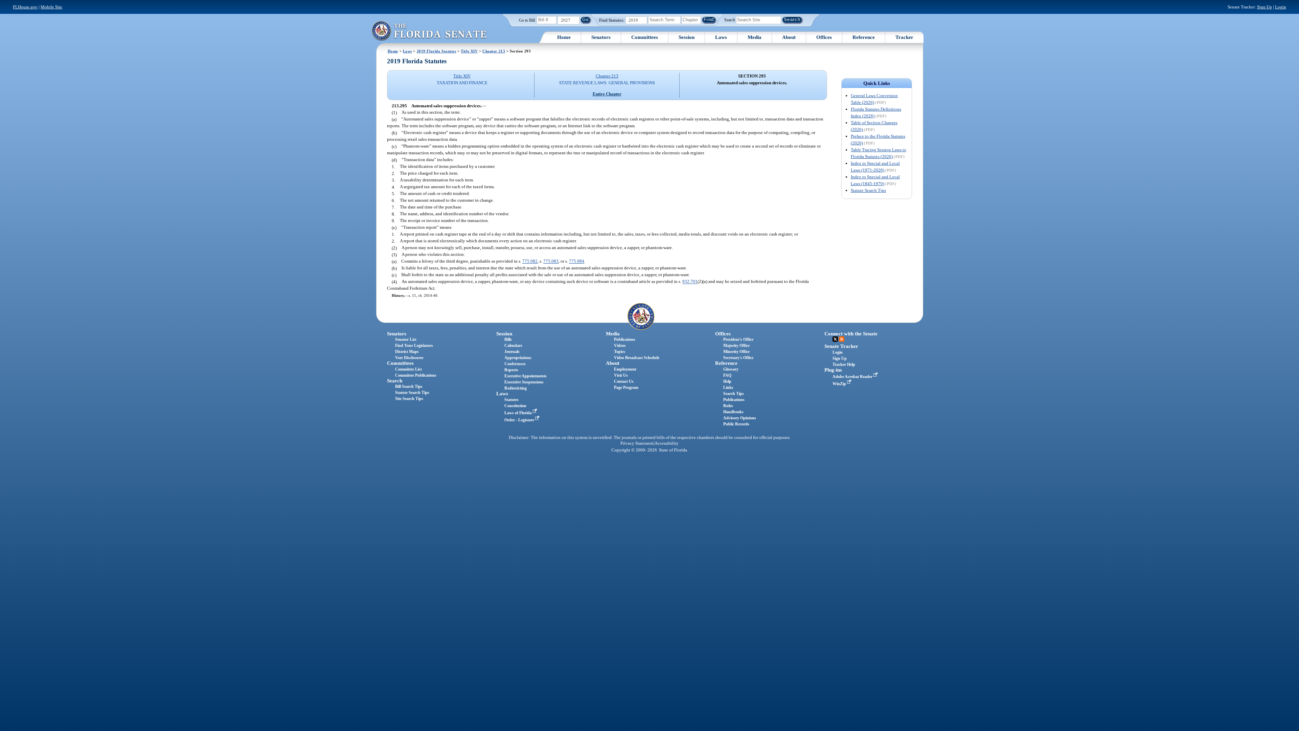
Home (564, 37)
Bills (508, 339)
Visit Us (621, 375)
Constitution (515, 405)
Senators (601, 37)
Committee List (408, 369)
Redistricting (515, 388)
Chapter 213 (493, 51)
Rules (728, 405)
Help (727, 381)
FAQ (727, 375)
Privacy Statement (637, 443)
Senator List (405, 339)
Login (1280, 6)
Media (754, 37)
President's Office (738, 339)
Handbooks (733, 411)
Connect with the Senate (851, 333)
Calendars (513, 345)
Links (728, 387)
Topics (619, 351)
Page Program (626, 387)
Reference (863, 37)
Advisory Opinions (739, 418)
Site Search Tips (409, 398)
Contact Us (624, 381)
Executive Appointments (525, 376)
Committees (644, 37)
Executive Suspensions (524, 382)
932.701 (690, 281)
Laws (721, 37)
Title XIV (469, 51)
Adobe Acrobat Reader (853, 376)
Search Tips (733, 393)
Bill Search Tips (409, 386)
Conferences (515, 363)
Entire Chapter (607, 93)
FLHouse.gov (25, 6)
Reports (511, 370)
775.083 (551, 261)
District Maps (407, 351)
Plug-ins (833, 370)
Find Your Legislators (414, 345)
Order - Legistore (519, 420)
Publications (624, 339)
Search (729, 20)
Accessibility (667, 443)
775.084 (576, 261)
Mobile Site (51, 6)
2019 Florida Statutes (436, 51)
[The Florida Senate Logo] (428, 31)
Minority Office (736, 351)
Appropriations (517, 357)
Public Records (736, 424)
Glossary (730, 369)
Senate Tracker (841, 346)
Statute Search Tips (868, 190)
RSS (841, 339)
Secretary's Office (738, 357)
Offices (824, 37)
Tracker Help (844, 364)
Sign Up (1264, 6)
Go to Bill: (527, 20)
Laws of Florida (518, 413)
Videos (620, 345)
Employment (625, 369)
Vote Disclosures (409, 357)
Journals (512, 351)
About (789, 37)
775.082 (530, 261)
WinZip (840, 383)
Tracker (904, 37)
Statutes (511, 399)
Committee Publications (415, 375)
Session (686, 37)
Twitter (835, 339)
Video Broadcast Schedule (636, 357)
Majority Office (736, 345)
